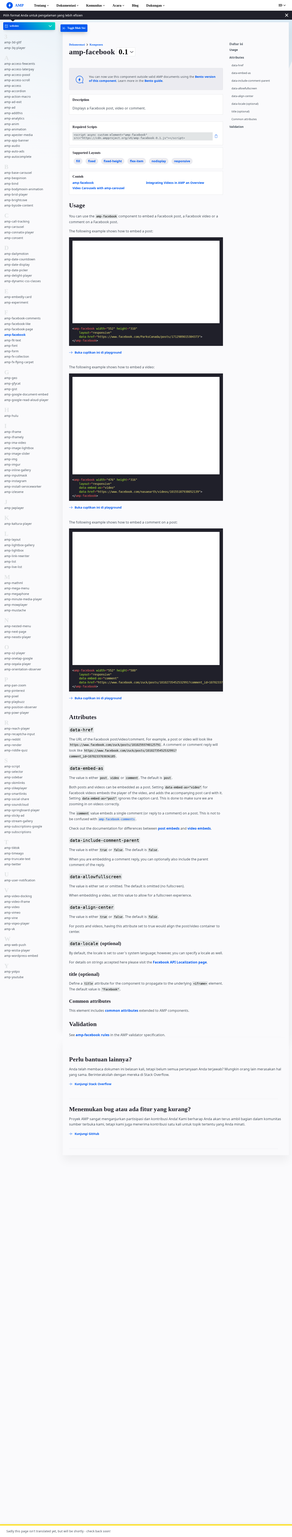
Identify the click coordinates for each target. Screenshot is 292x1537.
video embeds (199, 828)
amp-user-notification (19, 880)
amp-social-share (16, 799)
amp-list (10, 561)
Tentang (40, 5)
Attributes (236, 57)
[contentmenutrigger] (257, 45)
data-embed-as (241, 73)
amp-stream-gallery (18, 821)
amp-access (12, 86)
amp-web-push (15, 945)
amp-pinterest (14, 691)
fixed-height (113, 161)
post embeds (169, 828)
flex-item (136, 161)
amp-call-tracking (16, 221)
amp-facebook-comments (22, 318)
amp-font (11, 346)
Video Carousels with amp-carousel (98, 188)
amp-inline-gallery (17, 470)
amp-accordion (15, 91)
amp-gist (10, 389)
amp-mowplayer (16, 605)
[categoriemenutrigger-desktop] (73, 28)
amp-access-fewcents (19, 64)
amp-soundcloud (16, 804)
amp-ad (9, 107)
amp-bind (11, 183)
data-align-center (242, 96)
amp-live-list (13, 567)
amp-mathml (13, 583)
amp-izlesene (14, 492)
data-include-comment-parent (251, 81)
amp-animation (15, 129)
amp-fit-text (12, 340)
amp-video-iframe (17, 902)
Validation (236, 127)
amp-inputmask (15, 475)
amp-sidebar (13, 777)
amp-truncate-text (17, 859)
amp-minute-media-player (23, 599)
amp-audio (12, 146)
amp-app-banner (16, 140)
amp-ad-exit (13, 102)
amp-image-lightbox (19, 448)
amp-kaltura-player (18, 524)
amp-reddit (12, 739)
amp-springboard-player (22, 810)
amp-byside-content (18, 205)
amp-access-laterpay (19, 69)
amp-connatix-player (19, 232)
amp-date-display (16, 265)
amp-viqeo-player (16, 923)
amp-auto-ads (14, 151)
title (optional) (240, 111)
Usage (233, 50)
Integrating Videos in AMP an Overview (175, 183)
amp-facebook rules (92, 1035)
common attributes (121, 1010)
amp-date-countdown (19, 259)
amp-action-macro (17, 96)
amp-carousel (14, 227)
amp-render (13, 745)
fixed (92, 161)
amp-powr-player (16, 713)
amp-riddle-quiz (16, 750)
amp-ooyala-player (17, 664)
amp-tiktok (11, 848)
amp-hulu (11, 416)
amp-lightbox (14, 551)
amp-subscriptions (17, 832)
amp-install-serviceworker (22, 486)
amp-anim (11, 124)
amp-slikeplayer (15, 788)
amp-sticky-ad (14, 815)
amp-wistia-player (17, 950)
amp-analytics (14, 118)
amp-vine (11, 918)
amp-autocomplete (17, 157)
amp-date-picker (16, 270)
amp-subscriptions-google (23, 826)
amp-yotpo (12, 972)
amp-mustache (15, 610)
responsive (182, 161)
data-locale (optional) (245, 104)
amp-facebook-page (18, 329)
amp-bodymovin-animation (23, 189)
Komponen (96, 44)
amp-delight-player (18, 275)
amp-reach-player (17, 728)
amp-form (11, 351)
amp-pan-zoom (15, 685)
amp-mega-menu (16, 588)
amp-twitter (12, 864)
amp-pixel (11, 696)
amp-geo (10, 378)
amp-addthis (13, 113)
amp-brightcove (15, 200)
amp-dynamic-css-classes (22, 281)
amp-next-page (15, 632)
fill (78, 161)
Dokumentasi (66, 5)
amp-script (12, 766)
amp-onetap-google (18, 658)
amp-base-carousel (18, 173)
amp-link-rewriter (16, 556)
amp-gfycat (12, 383)
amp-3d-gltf (12, 42)
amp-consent (13, 238)
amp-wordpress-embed (21, 956)
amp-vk (9, 929)
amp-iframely (14, 437)
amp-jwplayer (14, 508)
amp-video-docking (18, 896)
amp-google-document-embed (26, 394)
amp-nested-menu (17, 626)
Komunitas (94, 5)
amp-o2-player (14, 653)
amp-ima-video (15, 443)
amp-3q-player (14, 48)
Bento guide (153, 81)
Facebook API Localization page (180, 962)
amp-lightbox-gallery (19, 545)
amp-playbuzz (14, 702)
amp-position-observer (20, 707)
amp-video (11, 907)
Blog (135, 5)
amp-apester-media (18, 135)
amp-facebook (15, 335)
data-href (237, 65)
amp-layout (12, 539)
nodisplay (159, 161)
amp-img (10, 459)
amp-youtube (14, 977)
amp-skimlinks (14, 783)
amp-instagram (15, 481)
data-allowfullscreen (244, 88)
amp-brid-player (16, 194)
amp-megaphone (16, 594)
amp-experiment (16, 302)
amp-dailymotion (16, 254)
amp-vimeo (12, 912)
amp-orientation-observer (22, 669)
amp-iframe (12, 432)
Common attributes (244, 119)
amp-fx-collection (16, 356)
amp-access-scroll (17, 80)
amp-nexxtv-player (17, 637)
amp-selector (13, 772)
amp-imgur (12, 464)
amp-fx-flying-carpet (19, 362)
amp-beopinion (15, 178)
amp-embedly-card (18, 297)
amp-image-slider (17, 453)
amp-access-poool (17, 75)
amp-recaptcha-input (19, 734)
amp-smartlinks (15, 794)
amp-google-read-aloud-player (26, 400)
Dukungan (154, 5)
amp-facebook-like (17, 324)
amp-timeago (14, 853)
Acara (116, 5)
